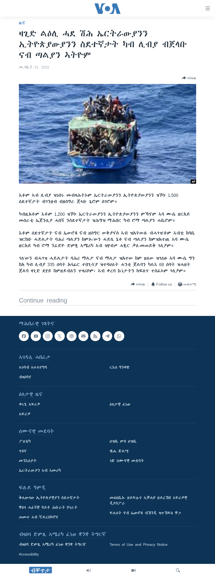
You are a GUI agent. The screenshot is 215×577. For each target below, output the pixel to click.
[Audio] (88, 570)
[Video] (133, 570)
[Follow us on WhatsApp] (119, 336)
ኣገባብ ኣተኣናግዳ (33, 367)
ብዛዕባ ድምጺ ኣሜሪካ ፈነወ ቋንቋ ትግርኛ (52, 544)
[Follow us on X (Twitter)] (59, 336)
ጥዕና (22, 451)
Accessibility (29, 554)
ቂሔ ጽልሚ (119, 451)
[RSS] (95, 336)
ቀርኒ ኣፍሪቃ (29, 404)
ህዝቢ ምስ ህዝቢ (123, 441)
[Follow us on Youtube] (36, 336)
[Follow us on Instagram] (48, 336)
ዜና (22, 22)
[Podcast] (72, 336)
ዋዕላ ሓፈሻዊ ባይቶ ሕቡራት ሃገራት (48, 507)
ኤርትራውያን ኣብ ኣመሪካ (40, 470)
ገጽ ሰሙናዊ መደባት (127, 461)
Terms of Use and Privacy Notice (139, 544)
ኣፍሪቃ (24, 414)
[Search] (178, 570)
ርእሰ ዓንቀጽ (120, 367)
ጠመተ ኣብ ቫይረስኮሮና (38, 517)
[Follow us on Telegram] (107, 336)
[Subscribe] (83, 336)
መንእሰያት (27, 461)
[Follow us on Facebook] (24, 336)
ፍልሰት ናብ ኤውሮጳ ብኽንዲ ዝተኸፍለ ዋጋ (145, 513)
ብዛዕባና (25, 377)
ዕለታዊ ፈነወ (120, 404)
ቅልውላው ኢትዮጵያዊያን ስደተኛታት (49, 498)
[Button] (189, 78)
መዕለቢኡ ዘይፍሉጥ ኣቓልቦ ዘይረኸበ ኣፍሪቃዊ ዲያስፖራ (148, 501)
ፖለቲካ (25, 441)
